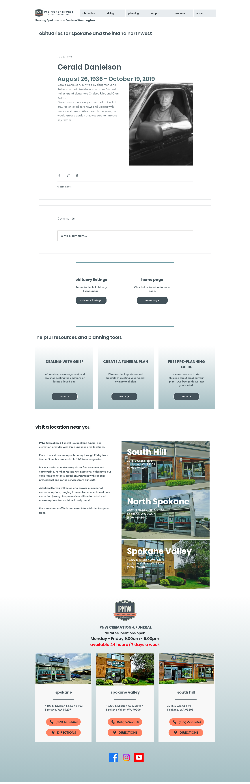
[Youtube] (139, 757)
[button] (159, 13)
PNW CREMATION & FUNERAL (126, 627)
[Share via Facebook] (59, 175)
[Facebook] (113, 757)
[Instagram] (126, 757)
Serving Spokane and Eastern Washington (65, 20)
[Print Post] (77, 175)
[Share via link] (68, 175)
